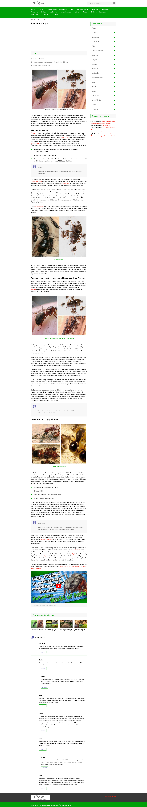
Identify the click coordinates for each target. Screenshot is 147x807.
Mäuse (77, 12)
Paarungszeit (65, 183)
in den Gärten (64, 137)
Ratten (85, 12)
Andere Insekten (66, 12)
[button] (32, 89)
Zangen (41, 9)
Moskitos (95, 9)
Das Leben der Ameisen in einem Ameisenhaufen (66, 630)
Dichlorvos (77, 550)
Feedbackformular (110, 796)
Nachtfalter (102, 12)
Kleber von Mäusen (107, 132)
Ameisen (33, 12)
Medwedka (53, 12)
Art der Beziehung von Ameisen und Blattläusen (51, 630)
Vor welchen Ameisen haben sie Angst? (79, 630)
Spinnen (46, 14)
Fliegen (104, 9)
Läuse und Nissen (82, 9)
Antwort (43, 652)
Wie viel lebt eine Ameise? (37, 629)
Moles (93, 12)
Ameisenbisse (107, 126)
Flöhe (71, 9)
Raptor (74, 554)
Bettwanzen (51, 9)
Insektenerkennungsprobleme (40, 65)
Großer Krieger (43, 556)
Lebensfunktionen (36, 181)
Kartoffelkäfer (35, 14)
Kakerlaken (62, 9)
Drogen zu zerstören (47, 539)
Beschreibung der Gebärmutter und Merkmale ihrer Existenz (49, 62)
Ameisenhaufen (35, 143)
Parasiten (55, 14)
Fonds (33, 9)
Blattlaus (43, 12)
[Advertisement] (59, 37)
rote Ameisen (39, 206)
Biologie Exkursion (37, 59)
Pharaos (33, 289)
